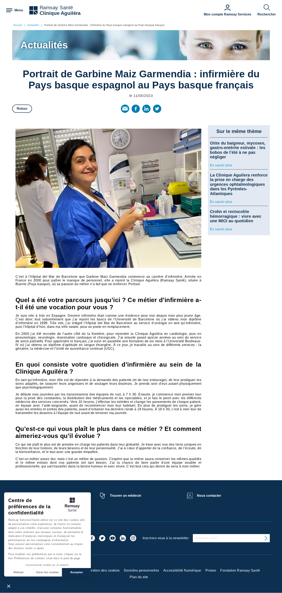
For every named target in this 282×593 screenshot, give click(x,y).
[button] (9, 586)
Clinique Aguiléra (60, 13)
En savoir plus (221, 165)
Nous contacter (209, 495)
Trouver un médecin (125, 495)
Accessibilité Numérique (182, 570)
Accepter (76, 572)
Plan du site (139, 577)
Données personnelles (141, 570)
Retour (22, 108)
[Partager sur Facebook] (136, 109)
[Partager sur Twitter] (157, 109)
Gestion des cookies (104, 570)
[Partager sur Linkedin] (146, 109)
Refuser (18, 572)
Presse (210, 570)
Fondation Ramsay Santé (240, 570)
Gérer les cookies (47, 572)
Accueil (17, 25)
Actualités (33, 25)
